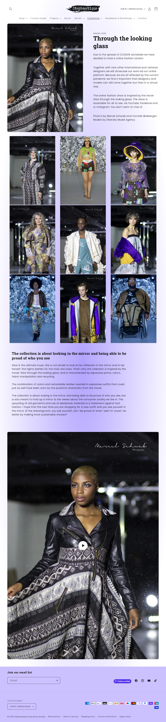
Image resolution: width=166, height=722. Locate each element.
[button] (10, 9)
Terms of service (70, 716)
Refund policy (54, 716)
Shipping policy (88, 716)
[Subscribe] (57, 680)
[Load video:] (83, 545)
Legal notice (125, 716)
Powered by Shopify (36, 716)
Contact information (107, 716)
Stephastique (20, 716)
